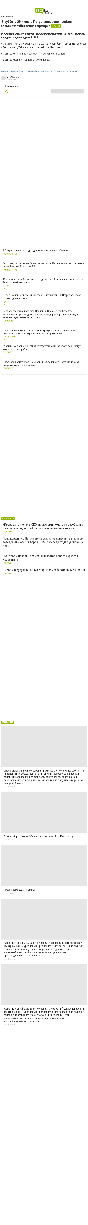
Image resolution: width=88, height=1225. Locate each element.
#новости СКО (50, 71)
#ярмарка (4, 71)
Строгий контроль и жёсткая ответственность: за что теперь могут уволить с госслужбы (42, 347)
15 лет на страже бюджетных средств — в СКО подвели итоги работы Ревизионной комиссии (43, 281)
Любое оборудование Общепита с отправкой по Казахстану (38, 836)
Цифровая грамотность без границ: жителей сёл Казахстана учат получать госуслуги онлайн (41, 363)
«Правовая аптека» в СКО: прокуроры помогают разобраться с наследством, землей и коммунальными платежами (43, 526)
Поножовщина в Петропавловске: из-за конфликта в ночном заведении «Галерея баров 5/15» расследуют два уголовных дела (43, 542)
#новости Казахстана (36, 71)
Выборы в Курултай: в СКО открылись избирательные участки (44, 570)
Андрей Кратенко (13, 77)
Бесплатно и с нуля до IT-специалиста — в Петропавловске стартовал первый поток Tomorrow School (43, 265)
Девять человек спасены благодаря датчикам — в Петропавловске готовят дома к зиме (42, 296)
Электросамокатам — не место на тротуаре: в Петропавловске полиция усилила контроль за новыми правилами (39, 332)
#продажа (22, 71)
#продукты (14, 71)
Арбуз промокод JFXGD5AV (19, 889)
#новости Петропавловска (67, 71)
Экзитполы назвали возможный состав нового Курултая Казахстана (40, 557)
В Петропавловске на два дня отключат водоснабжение (35, 250)
